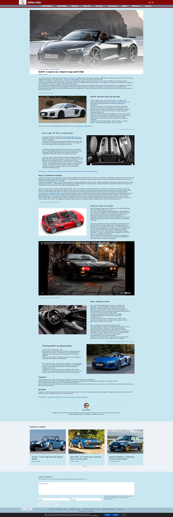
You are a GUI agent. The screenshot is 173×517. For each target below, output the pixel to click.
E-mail (74, 499)
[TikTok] (25, 509)
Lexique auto (148, 6)
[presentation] (48, 441)
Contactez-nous (74, 509)
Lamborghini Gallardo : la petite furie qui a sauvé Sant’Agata (67, 397)
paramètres (95, 515)
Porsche (66, 79)
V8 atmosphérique (72, 137)
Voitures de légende (43, 69)
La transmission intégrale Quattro (50, 193)
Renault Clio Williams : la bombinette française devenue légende (121, 458)
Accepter (107, 515)
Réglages (124, 515)
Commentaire (44, 483)
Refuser (115, 515)
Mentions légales (108, 509)
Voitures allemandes (54, 69)
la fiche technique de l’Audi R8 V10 (81, 126)
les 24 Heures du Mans (115, 102)
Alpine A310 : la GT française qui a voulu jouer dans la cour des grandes (86, 458)
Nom (41, 499)
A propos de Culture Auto (58, 509)
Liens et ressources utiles (91, 509)
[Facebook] (28, 509)
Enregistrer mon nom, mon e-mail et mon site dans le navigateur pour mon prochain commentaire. (118, 498)
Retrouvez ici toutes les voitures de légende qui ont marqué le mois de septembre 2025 (68, 171)
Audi (100, 85)
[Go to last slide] (32, 447)
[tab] (83, 466)
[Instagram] (30, 509)
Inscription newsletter (86, 511)
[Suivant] (141, 447)
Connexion (119, 509)
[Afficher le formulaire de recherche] (152, 2)
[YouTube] (22, 509)
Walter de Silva (57, 182)
